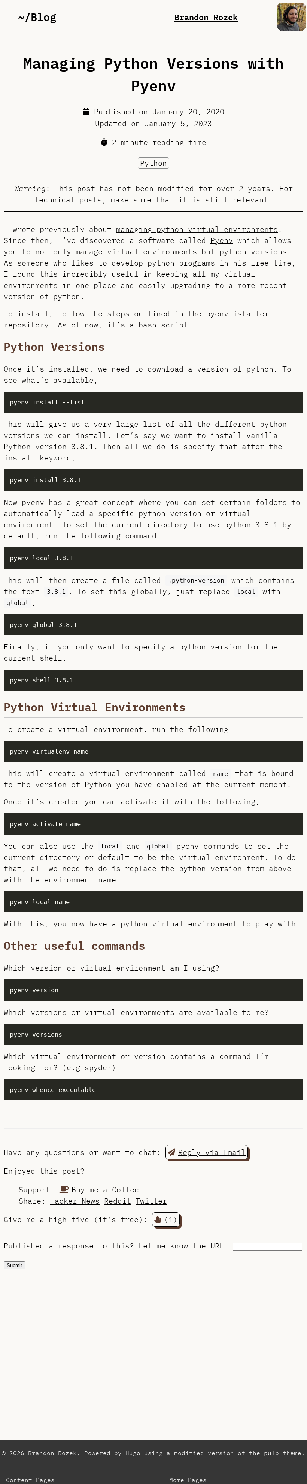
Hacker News (75, 1201)
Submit (14, 1265)
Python (153, 163)
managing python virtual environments (197, 229)
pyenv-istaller (237, 313)
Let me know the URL (181, 1246)
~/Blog (37, 16)
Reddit (117, 1201)
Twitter (151, 1201)
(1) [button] (170, 1219)
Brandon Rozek (206, 17)
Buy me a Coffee (105, 1190)
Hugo (132, 1453)
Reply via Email (212, 1152)
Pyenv (221, 240)
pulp (271, 1453)
